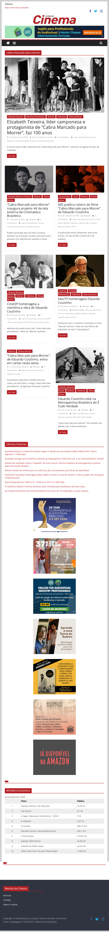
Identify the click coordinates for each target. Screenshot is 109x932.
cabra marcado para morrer (85, 137)
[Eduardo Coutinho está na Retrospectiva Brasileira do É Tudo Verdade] (80, 348)
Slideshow (62, 116)
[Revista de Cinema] (8, 43)
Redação (32, 219)
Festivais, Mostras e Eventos (19, 196)
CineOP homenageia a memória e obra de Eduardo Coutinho (27, 307)
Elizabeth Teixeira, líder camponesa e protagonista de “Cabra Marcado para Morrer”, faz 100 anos (46, 127)
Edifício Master (81, 313)
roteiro (73, 226)
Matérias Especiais (15, 116)
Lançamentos (64, 196)
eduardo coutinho (14, 141)
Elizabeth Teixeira (29, 141)
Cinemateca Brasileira (16, 226)
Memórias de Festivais (35, 116)
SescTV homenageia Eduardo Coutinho (79, 300)
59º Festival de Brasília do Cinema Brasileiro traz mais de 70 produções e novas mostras (46, 491)
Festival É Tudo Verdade (82, 417)
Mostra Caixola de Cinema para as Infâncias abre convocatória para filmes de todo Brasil (47, 470)
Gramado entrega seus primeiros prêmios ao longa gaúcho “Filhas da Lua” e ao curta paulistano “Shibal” (54, 458)
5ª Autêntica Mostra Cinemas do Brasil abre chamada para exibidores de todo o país (45, 486)
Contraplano (70, 313)
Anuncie (7, 895)
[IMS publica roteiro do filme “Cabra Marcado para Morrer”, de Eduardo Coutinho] (80, 167)
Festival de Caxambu (45, 141)
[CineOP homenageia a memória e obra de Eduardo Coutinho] (29, 256)
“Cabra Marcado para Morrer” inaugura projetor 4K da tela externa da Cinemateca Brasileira (28, 210)
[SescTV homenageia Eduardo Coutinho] (80, 256)
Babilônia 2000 (78, 310)
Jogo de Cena (71, 317)
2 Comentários (63, 137)
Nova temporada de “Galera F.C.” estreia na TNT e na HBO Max (34, 482)
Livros (75, 196)
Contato (7, 900)
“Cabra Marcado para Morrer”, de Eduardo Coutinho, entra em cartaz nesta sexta (29, 359)
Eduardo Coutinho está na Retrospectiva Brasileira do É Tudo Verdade (78, 402)
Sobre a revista (10, 904)
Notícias (51, 116)
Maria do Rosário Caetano (42, 137)
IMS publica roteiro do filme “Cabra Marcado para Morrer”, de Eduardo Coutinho (80, 208)
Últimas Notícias (75, 116)
